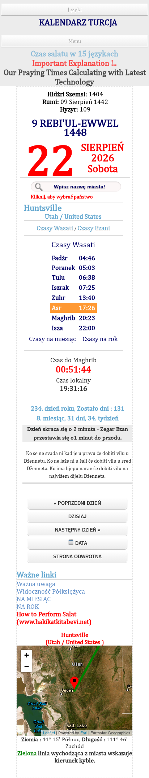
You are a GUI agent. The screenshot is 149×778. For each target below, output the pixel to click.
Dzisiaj (77, 516)
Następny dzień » (77, 530)
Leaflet (49, 732)
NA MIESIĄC (34, 599)
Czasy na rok (100, 338)
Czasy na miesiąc (52, 338)
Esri (83, 732)
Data (80, 543)
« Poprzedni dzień (77, 503)
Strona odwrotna (77, 556)
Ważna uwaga (36, 583)
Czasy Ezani (93, 228)
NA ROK (28, 606)
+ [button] (26, 655)
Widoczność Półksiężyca (51, 591)
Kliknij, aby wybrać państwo (62, 197)
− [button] (26, 666)
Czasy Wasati (55, 228)
